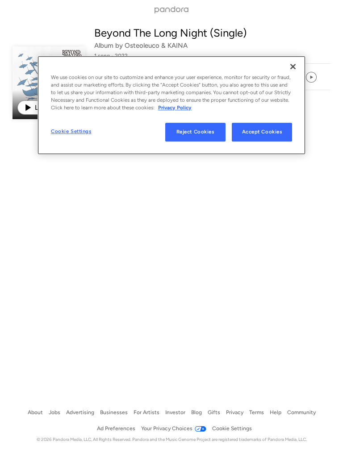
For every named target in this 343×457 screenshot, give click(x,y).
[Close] (293, 66)
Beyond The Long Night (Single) (170, 32)
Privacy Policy (175, 107)
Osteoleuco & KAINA (156, 46)
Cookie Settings (71, 131)
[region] (171, 105)
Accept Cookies (262, 132)
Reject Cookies (195, 132)
